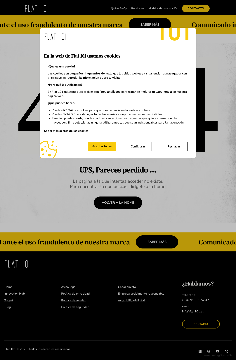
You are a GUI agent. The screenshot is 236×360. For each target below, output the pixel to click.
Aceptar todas (102, 146)
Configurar (138, 147)
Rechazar (173, 147)
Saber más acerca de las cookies (66, 131)
